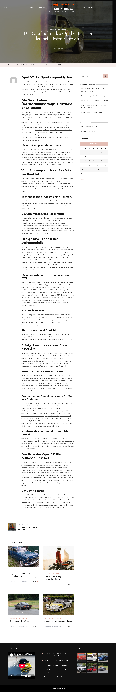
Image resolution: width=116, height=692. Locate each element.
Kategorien (41, 7)
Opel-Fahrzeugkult (88, 131)
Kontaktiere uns (87, 7)
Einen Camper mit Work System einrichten (58, 677)
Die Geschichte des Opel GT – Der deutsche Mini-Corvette (55, 655)
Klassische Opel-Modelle (57, 29)
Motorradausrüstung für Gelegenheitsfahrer (54, 577)
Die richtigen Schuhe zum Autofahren (94, 100)
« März (82, 179)
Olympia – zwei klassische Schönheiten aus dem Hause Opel (23, 575)
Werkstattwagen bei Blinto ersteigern (94, 96)
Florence (13, 86)
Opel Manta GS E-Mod (19, 621)
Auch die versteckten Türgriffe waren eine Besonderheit (40, 267)
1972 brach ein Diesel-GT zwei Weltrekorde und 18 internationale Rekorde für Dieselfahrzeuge (46, 383)
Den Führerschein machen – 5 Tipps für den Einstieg (57, 671)
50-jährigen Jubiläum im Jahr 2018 (37, 502)
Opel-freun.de (63, 8)
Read (34, 581)
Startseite (31, 7)
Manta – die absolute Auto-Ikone (58, 621)
